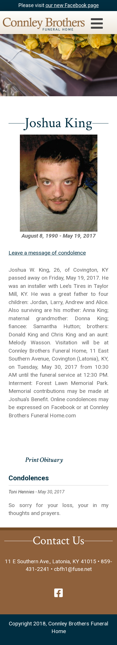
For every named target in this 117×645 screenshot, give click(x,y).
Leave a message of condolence (47, 253)
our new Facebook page (72, 5)
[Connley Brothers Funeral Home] (41, 25)
